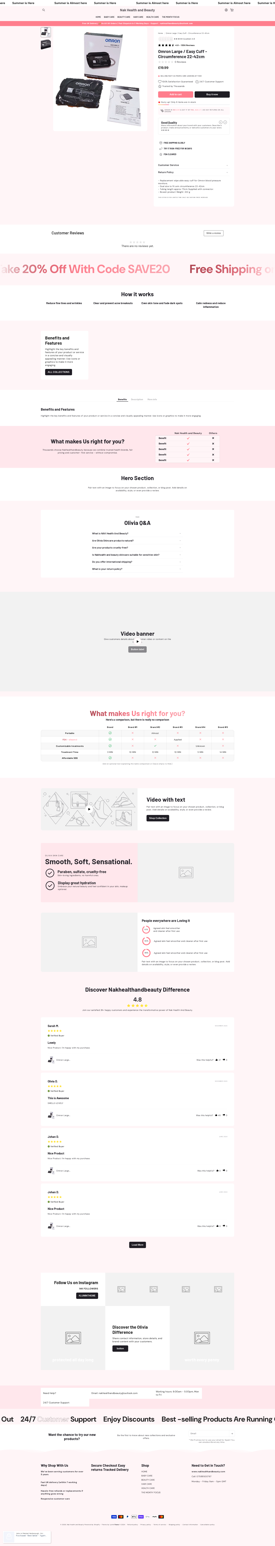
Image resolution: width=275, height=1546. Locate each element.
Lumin (114, 1525)
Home (160, 33)
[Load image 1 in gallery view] (46, 32)
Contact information (190, 1525)
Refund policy (132, 1525)
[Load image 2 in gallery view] (46, 45)
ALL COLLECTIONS (58, 372)
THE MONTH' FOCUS (150, 1492)
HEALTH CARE (148, 1488)
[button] (44, 10)
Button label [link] (137, 649)
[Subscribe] (232, 1433)
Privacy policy (146, 1525)
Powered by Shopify (92, 1525)
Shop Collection (158, 818)
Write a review (213, 233)
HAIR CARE (146, 1484)
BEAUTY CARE (148, 1480)
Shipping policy (174, 1525)
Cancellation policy (207, 1525)
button (120, 1348)
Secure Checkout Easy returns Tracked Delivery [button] (110, 1467)
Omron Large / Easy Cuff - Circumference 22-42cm (187, 33)
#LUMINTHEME (87, 1295)
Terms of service (160, 1525)
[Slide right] (225, 122)
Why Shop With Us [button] (54, 1465)
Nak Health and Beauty (75, 1525)
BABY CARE (146, 1475)
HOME (144, 1471)
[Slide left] (220, 122)
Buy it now (212, 94)
